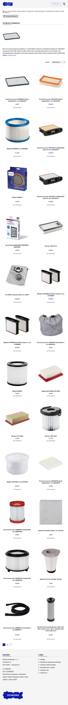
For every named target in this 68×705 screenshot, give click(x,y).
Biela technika (12, 11)
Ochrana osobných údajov (48, 665)
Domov (6, 11)
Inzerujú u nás (44, 670)
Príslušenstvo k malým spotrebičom (36, 11)
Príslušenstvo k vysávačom (53, 11)
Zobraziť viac (12, 55)
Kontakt (42, 659)
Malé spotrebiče (21, 11)
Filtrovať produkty (11, 16)
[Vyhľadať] (64, 4)
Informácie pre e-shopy (47, 667)
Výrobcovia (43, 673)
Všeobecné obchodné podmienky (50, 662)
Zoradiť (47, 62)
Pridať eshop (56, 4)
